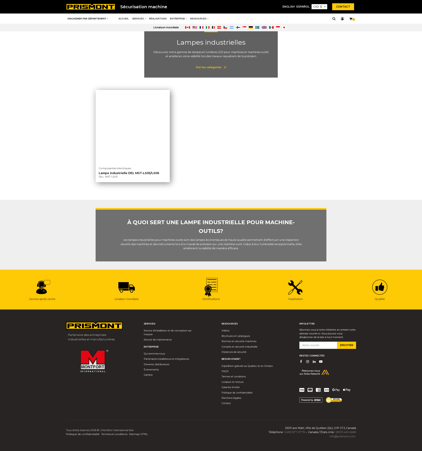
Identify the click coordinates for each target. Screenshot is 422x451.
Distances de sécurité (234, 352)
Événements (151, 369)
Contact (343, 6)
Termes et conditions (234, 376)
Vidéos (225, 330)
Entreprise (177, 18)
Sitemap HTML (138, 434)
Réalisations (158, 18)
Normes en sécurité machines (239, 341)
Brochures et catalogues (236, 336)
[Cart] (352, 19)
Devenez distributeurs (156, 364)
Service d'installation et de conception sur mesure (168, 332)
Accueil (124, 18)
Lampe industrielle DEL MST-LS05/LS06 (129, 173)
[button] (88, 18)
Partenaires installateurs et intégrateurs (166, 358)
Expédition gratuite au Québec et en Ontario (247, 366)
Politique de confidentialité (237, 392)
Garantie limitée (231, 387)
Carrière (148, 374)
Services (138, 18)
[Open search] (334, 18)
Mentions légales (231, 397)
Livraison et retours (232, 382)
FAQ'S (225, 371)
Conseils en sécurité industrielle (239, 346)
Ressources (198, 18)
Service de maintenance (158, 339)
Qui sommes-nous (154, 353)
